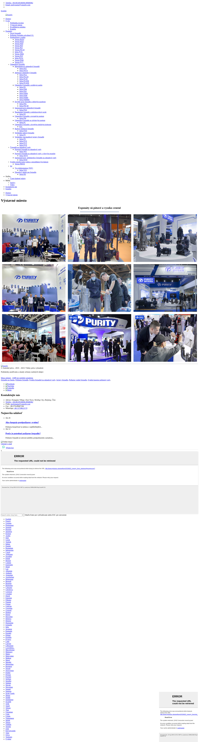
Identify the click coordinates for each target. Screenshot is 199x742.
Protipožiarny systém (17, 37)
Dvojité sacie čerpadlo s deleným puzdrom (30, 102)
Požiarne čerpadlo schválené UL (22, 35)
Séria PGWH (24, 83)
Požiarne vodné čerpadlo (78, 380)
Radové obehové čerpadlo (24, 129)
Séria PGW (23, 79)
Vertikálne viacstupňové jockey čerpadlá (29, 137)
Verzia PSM (19, 60)
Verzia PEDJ (19, 39)
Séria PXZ (23, 110)
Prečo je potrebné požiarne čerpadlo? (23, 433)
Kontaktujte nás (11, 187)
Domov (8, 19)
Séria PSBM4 (24, 100)
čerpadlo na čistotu (8, 380)
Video (12, 185)
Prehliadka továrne (17, 23)
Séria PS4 (22, 91)
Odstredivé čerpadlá (17, 64)
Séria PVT (23, 143)
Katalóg (13, 29)
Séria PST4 (19, 58)
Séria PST (23, 69)
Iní (11, 166)
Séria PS (22, 87)
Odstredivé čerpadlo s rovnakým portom (29, 116)
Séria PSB (23, 89)
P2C (21, 127)
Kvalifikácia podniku (17, 27)
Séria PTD (23, 131)
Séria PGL (23, 75)
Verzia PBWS (20, 164)
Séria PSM (23, 95)
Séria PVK (19, 52)
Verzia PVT (19, 62)
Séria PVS (23, 141)
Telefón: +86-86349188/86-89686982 (19, 3)
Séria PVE (23, 145)
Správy (12, 183)
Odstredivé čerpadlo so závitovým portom (30, 120)
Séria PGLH (23, 77)
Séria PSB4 (23, 93)
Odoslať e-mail (6, 444)
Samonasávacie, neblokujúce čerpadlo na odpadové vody (35, 158)
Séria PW (22, 118)
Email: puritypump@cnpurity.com (18, 5)
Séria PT (22, 135)
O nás (8, 21)
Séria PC (22, 122)
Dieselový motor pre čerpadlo (25, 172)
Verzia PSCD (20, 50)
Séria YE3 (23, 170)
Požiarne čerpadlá (21, 380)
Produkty (9, 31)
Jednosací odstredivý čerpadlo (26, 73)
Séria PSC (23, 104)
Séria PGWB (24, 81)
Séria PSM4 (23, 98)
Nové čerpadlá (15, 33)
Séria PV (22, 139)
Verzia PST (19, 56)
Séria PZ (22, 114)
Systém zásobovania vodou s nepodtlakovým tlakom (29, 162)
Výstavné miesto (16, 25)
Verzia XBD (19, 54)
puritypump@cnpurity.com (20, 404)
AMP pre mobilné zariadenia (22, 378)
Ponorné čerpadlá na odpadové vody (28, 149)
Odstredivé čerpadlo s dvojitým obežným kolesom (33, 125)
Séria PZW (23, 160)
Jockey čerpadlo (62, 380)
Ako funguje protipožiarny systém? (22, 422)
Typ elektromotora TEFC (24, 168)
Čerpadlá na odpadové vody (20, 147)
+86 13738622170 (20, 408)
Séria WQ (23, 152)
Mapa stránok (6, 378)
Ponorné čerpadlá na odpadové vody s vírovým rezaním (35, 154)
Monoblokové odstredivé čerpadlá (27, 66)
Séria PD (22, 174)
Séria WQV (23, 156)
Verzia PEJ (19, 48)
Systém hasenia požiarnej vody (99, 380)
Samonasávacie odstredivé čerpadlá (27, 108)
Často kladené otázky (18, 178)
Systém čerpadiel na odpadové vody (42, 380)
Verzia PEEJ (19, 42)
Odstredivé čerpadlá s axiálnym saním (28, 85)
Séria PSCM (23, 106)
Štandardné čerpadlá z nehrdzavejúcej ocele (30, 112)
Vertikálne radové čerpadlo (24, 133)
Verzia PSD (19, 44)
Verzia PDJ (19, 46)
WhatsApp (10, 448)
